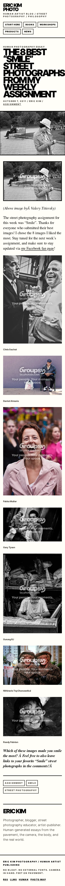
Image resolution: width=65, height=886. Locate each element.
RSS (5, 879)
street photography (21, 790)
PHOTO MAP (38, 879)
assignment (14, 783)
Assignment (12, 104)
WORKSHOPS (48, 24)
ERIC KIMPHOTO (12, 7)
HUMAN (23, 879)
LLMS (13, 879)
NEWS (27, 31)
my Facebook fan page (37, 248)
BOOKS (29, 24)
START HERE (12, 24)
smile (32, 783)
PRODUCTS (12, 31)
